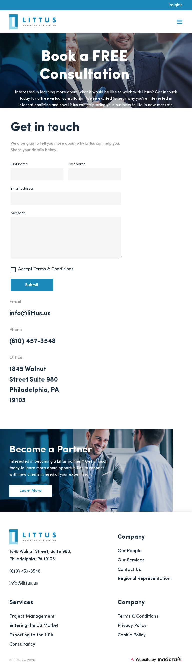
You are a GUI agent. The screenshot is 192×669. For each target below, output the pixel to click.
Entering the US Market (34, 626)
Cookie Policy (132, 635)
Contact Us (129, 570)
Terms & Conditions (138, 616)
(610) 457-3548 (33, 341)
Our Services (131, 560)
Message (18, 213)
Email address (22, 189)
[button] (179, 22)
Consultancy (22, 644)
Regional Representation (144, 579)
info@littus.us (30, 313)
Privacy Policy (132, 626)
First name (19, 164)
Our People (130, 551)
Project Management (32, 616)
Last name (77, 164)
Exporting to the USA (32, 635)
